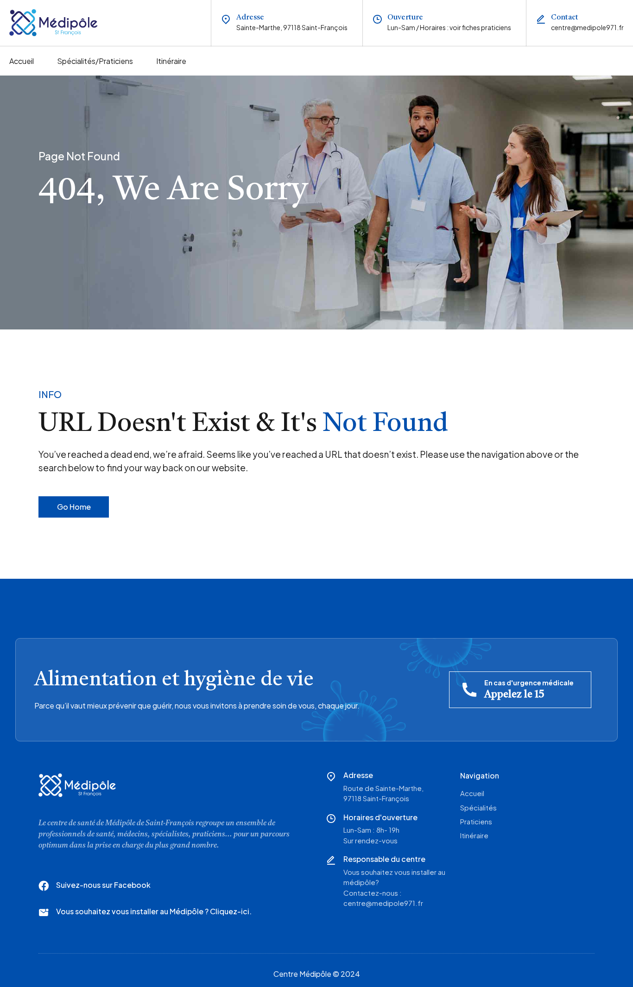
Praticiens (476, 821)
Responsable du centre (384, 859)
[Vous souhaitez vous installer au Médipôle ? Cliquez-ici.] (43, 912)
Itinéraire (171, 61)
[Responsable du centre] (331, 860)
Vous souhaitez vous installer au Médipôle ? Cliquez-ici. (154, 911)
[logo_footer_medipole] (77, 785)
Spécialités (478, 807)
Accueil (21, 61)
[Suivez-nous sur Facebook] (43, 886)
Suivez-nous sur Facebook (103, 885)
